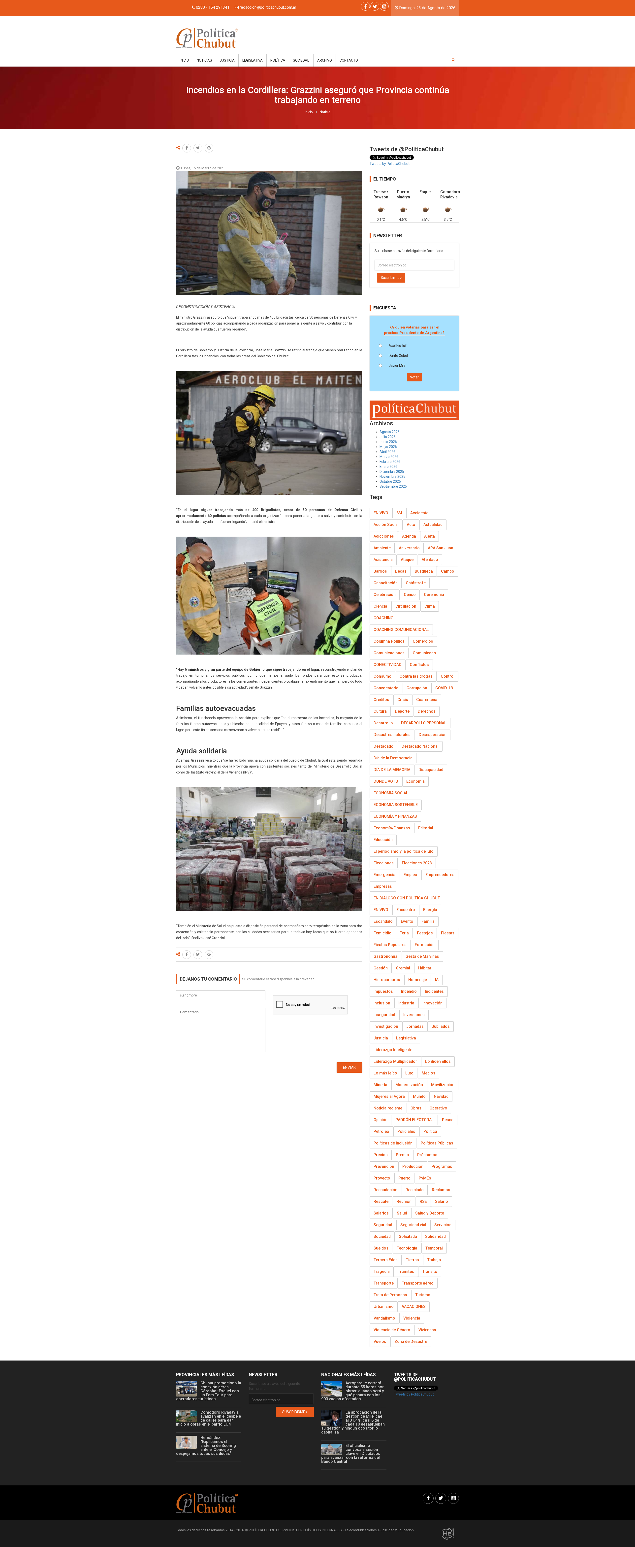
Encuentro (405, 909)
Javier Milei (397, 366)
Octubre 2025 (390, 481)
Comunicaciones (389, 653)
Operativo (438, 1108)
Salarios (381, 1213)
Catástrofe (416, 583)
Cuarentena (426, 699)
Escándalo (383, 921)
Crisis (402, 699)
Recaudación (385, 1189)
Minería (380, 1084)
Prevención (384, 1166)
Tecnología (407, 1248)
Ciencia (380, 606)
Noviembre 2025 (392, 477)
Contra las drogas (416, 676)
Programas (442, 1166)
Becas (401, 571)
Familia (428, 921)
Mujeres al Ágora (389, 1096)
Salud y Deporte (429, 1213)
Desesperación (432, 734)
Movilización (442, 1084)
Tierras (412, 1259)
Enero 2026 (388, 467)
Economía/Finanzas (392, 828)
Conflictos (419, 664)
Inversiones (414, 1014)
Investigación (386, 1026)
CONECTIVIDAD (388, 664)
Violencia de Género (392, 1329)
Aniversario (409, 548)
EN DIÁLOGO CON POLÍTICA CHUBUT (407, 898)
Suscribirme (390, 278)
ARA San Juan (440, 548)
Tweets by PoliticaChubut (390, 164)
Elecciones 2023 (417, 863)
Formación (425, 944)
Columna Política (389, 641)
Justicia (227, 60)
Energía (430, 909)
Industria (406, 1003)
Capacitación (386, 583)
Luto (409, 1073)
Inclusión (382, 1003)
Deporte (402, 711)
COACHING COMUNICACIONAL (401, 629)
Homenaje (417, 979)
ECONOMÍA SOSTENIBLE (396, 804)
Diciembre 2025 (392, 472)
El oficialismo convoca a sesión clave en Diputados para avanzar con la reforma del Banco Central (350, 1453)
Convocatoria (386, 688)
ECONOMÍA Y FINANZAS (395, 816)
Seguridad (383, 1224)
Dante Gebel (398, 356)
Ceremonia (434, 594)
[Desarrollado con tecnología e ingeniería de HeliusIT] (448, 1533)
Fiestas (447, 933)
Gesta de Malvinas (422, 956)
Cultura (380, 711)
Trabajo (434, 1259)
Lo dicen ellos (438, 1061)
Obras (416, 1108)
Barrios (380, 571)
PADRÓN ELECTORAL (415, 1119)
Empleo (410, 874)
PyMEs (425, 1178)
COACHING (383, 618)
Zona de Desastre (410, 1341)
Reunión (404, 1201)
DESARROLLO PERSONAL (423, 723)
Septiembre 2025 (393, 486)
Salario (441, 1201)
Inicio (184, 60)
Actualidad (433, 524)
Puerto (404, 1178)
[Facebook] (365, 6)
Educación (383, 839)
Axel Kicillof (398, 346)
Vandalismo (384, 1318)
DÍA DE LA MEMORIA (392, 769)
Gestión (381, 968)
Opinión (380, 1119)
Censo (410, 594)
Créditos (381, 699)
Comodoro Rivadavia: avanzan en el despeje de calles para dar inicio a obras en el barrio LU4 (208, 1418)
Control (447, 676)
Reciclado (415, 1189)
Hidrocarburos (387, 979)
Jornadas (415, 1026)
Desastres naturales (392, 734)
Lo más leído (385, 1073)
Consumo (382, 676)
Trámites (406, 1271)
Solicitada (408, 1236)
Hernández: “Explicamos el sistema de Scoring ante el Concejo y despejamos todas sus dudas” (206, 1445)
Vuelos (380, 1341)
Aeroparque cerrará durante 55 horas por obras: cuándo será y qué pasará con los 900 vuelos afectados (352, 1391)
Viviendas (427, 1329)
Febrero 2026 (390, 462)
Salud (402, 1213)
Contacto (349, 60)
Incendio (409, 991)
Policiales (406, 1131)
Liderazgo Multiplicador (395, 1061)
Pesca (447, 1119)
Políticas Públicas (437, 1143)
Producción (412, 1166)
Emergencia (384, 874)
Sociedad (301, 60)
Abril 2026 (387, 452)
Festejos (425, 933)
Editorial (425, 828)
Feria (404, 933)
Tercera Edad (386, 1259)
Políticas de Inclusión (393, 1143)
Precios (381, 1154)
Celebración (385, 594)
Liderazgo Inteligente (393, 1049)
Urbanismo (384, 1306)
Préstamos (427, 1154)
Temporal (434, 1248)
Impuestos (383, 991)
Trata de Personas (390, 1294)
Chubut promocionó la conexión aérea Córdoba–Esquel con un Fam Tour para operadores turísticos (208, 1391)
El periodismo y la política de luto (404, 851)
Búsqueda (424, 571)
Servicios (442, 1224)
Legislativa (252, 60)
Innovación (432, 1003)
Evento (407, 921)
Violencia (411, 1318)
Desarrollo (383, 723)
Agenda (409, 536)
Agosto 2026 (390, 432)
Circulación (405, 606)
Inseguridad (384, 1014)
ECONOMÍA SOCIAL (391, 793)
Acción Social (386, 524)
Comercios (423, 641)
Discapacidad (430, 769)
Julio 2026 (388, 437)
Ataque (407, 559)
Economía (415, 781)
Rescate (381, 1201)
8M (399, 513)
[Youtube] (384, 6)
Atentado (430, 559)
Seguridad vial (413, 1224)
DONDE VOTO (386, 781)
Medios (428, 1073)
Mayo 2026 (388, 447)
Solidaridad (435, 1236)
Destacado (383, 746)
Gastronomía (385, 956)
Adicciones (384, 536)
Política (277, 60)
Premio (402, 1154)
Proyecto (382, 1178)
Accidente (419, 513)
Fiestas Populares (390, 944)
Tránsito (429, 1271)
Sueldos (381, 1248)
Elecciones (384, 863)
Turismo (422, 1294)
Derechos (427, 711)
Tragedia (382, 1271)
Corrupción (417, 688)
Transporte (384, 1283)
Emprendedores (439, 874)
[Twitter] (374, 6)
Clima (429, 606)
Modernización (409, 1084)
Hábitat (424, 968)
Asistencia (383, 559)
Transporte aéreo (418, 1283)
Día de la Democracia (393, 758)
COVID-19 (444, 688)
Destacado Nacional (420, 746)
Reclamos (441, 1189)
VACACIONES (414, 1306)
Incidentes (434, 991)
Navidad (441, 1096)
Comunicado (424, 653)
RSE (423, 1201)
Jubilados (441, 1026)
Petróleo (381, 1131)
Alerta (429, 536)
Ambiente (382, 548)
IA (437, 979)
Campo (447, 571)
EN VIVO (381, 513)
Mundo (419, 1096)
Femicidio (382, 933)
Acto (411, 524)
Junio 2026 (388, 442)
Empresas (383, 886)
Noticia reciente (388, 1108)
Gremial (403, 968)
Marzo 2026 (389, 457)
